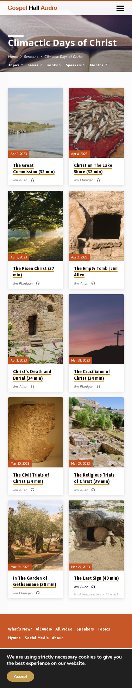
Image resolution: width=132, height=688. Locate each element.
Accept (20, 676)
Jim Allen (20, 180)
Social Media (37, 638)
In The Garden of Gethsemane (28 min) (34, 581)
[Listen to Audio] (32, 180)
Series (33, 65)
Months (97, 65)
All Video (64, 629)
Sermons (31, 56)
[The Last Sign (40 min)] (96, 535)
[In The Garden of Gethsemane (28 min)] (35, 535)
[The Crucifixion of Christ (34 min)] (96, 329)
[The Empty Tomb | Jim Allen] (96, 226)
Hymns (14, 638)
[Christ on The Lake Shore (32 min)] (96, 123)
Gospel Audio (32, 7)
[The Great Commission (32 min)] (35, 123)
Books (52, 65)
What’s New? (20, 629)
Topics (14, 65)
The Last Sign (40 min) (96, 578)
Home (13, 56)
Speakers (74, 65)
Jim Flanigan (84, 180)
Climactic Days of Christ (63, 56)
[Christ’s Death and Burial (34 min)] (35, 329)
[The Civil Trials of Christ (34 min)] (35, 432)
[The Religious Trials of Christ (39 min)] (96, 432)
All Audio (44, 629)
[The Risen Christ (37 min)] (35, 226)
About (57, 638)
